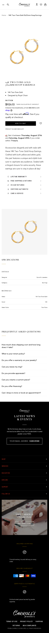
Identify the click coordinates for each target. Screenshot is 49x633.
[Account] (36, 4)
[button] (8, 4)
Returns (16, 625)
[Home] (24, 4)
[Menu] (3, 5)
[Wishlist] (41, 4)
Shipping (39, 621)
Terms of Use (11, 621)
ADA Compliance (29, 625)
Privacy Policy (26, 621)
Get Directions (24, 523)
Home (4, 15)
